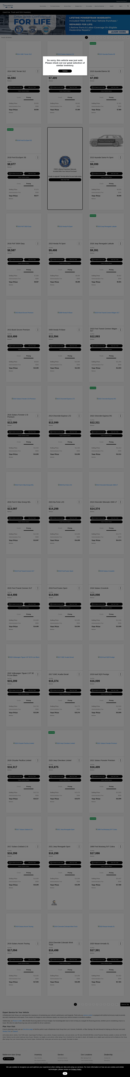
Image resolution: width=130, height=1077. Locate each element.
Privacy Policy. (76, 1069)
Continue (65, 71)
